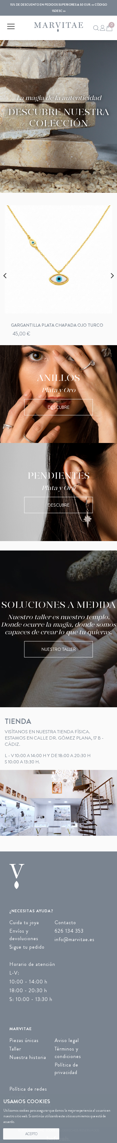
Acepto (31, 1133)
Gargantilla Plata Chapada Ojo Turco (57, 325)
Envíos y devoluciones (23, 934)
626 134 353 (69, 931)
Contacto (65, 922)
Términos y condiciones (68, 1052)
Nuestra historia (27, 1057)
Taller (15, 1048)
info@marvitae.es (75, 939)
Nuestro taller (58, 649)
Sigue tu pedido (27, 947)
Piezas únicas (24, 1040)
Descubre (59, 407)
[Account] (102, 28)
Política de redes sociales (28, 1092)
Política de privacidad (66, 1068)
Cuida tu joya (24, 922)
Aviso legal (67, 1040)
